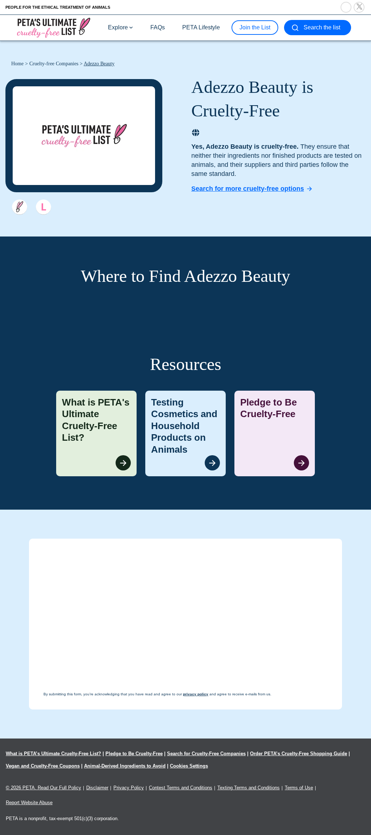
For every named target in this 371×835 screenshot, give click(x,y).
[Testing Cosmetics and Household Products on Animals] (185, 434)
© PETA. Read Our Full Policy (43, 787)
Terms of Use (299, 787)
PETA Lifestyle (201, 27)
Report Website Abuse (29, 802)
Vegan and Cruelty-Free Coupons (43, 766)
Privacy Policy (128, 787)
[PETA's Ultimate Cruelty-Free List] (53, 27)
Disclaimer (97, 787)
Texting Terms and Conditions (248, 787)
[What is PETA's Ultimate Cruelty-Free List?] (96, 434)
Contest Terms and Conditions (180, 787)
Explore (118, 27)
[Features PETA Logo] (43, 207)
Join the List (254, 27)
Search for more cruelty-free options (247, 188)
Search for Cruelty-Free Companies (206, 753)
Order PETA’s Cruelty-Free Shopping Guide (298, 753)
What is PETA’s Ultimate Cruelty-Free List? (53, 753)
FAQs (157, 27)
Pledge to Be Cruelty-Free (134, 753)
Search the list (322, 27)
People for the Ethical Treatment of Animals (57, 7)
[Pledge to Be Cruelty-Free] (274, 434)
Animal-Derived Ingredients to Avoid (125, 766)
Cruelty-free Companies (53, 63)
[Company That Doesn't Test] (19, 207)
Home (17, 63)
